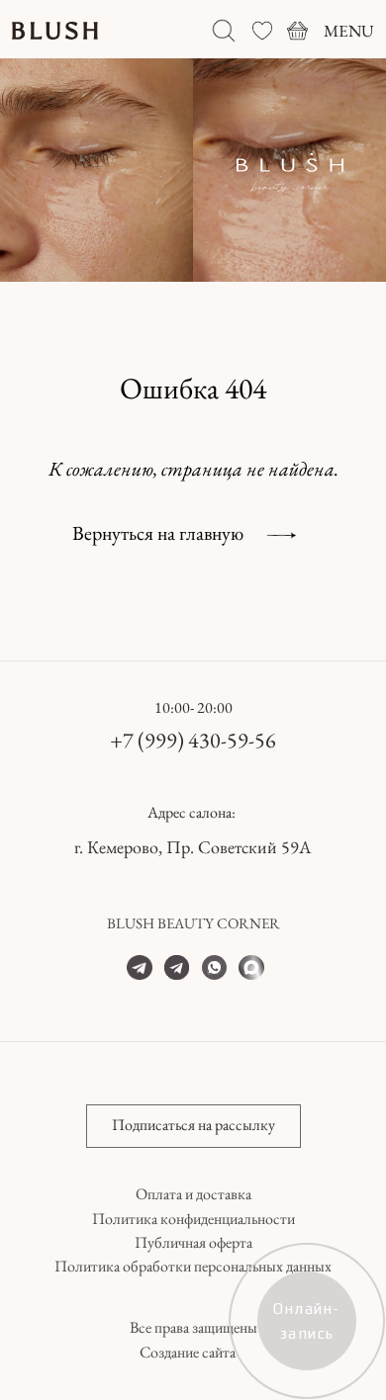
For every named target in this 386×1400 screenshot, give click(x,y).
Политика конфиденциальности (193, 1218)
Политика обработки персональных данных (193, 1266)
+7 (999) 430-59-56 (193, 740)
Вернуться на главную (157, 533)
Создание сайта (188, 1352)
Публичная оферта (193, 1242)
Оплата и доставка (193, 1193)
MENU (349, 31)
